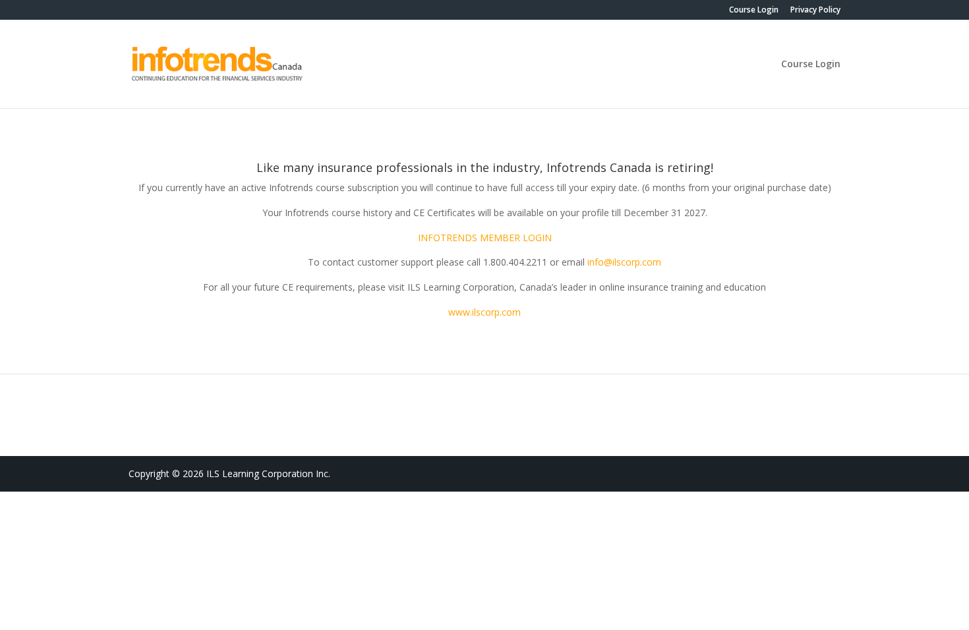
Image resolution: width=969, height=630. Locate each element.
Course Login (753, 10)
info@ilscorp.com (624, 262)
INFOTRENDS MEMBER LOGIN (485, 237)
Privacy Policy (815, 10)
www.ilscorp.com (484, 312)
